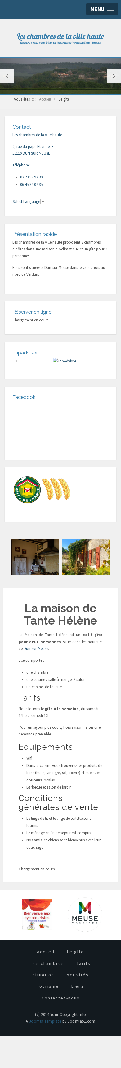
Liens (77, 986)
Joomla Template (45, 1021)
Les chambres (47, 963)
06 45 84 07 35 (31, 184)
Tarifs (84, 963)
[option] (60, 76)
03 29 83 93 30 (31, 177)
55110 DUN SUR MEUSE (31, 153)
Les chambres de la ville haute (37, 134)
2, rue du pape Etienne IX (33, 146)
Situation (43, 975)
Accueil (46, 951)
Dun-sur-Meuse (36, 648)
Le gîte (75, 951)
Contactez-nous (61, 998)
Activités (78, 975)
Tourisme (48, 986)
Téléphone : (22, 165)
